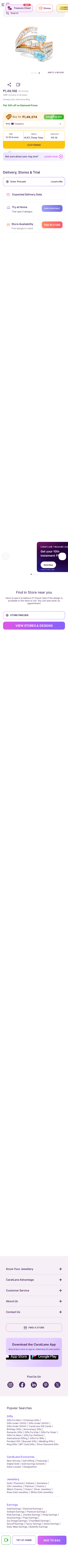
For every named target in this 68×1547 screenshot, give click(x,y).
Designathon (30, 1466)
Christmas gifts (31, 1420)
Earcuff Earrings (15, 1523)
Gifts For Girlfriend (33, 1435)
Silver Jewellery (42, 1489)
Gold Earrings (14, 1508)
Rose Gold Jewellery (18, 1492)
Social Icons (18, 1360)
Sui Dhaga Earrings (17, 1520)
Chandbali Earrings (39, 1520)
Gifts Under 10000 (16, 1423)
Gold (9, 1483)
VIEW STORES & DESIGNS (34, 626)
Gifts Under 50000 (17, 1426)
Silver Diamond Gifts (47, 1444)
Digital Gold (13, 1463)
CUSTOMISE (34, 145)
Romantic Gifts (14, 1432)
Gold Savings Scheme (33, 1463)
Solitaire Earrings (16, 1511)
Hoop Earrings (49, 1514)
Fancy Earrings (33, 1523)
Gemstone (42, 1483)
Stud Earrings (14, 1517)
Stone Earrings (51, 1523)
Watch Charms (14, 1489)
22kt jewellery (14, 1486)
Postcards (41, 1460)
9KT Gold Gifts (27, 1444)
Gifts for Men (14, 1420)
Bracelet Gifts (29, 1441)
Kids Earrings (13, 1514)
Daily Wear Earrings (17, 1526)
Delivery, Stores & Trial (21, 172)
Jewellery (13, 1479)
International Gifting (17, 1438)
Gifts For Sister (48, 1432)
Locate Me (57, 181)
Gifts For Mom (14, 1435)
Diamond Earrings (32, 1508)
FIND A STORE (36, 1327)
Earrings (12, 1504)
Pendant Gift (13, 1441)
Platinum (29, 1486)
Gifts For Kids (32, 1432)
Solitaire (30, 1483)
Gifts (10, 1416)
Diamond (18, 1483)
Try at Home (24, 1540)
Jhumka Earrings (31, 1514)
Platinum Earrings (36, 1511)
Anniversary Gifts (32, 1429)
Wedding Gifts (46, 1441)
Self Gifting (28, 1460)
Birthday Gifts (14, 1429)
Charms (40, 1486)
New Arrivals (13, 1460)
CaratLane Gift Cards (40, 1426)
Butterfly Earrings (38, 1526)
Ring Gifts (12, 1444)
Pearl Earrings (30, 1517)
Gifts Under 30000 (39, 1423)
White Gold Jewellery (42, 1492)
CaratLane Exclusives (21, 1456)
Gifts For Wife (37, 1438)
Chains (28, 1489)
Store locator (14, 1466)
